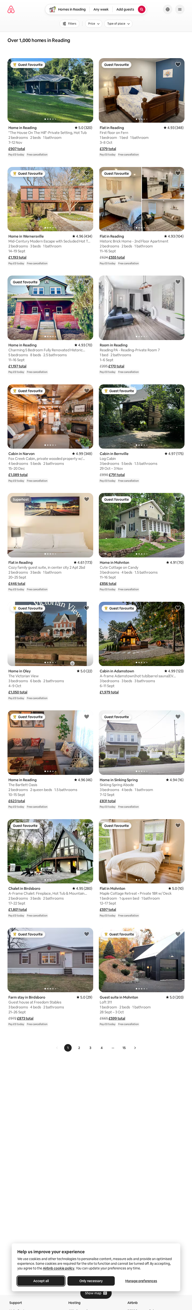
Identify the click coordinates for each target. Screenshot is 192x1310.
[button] (16, 149)
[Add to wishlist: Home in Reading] (86, 64)
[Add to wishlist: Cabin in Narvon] (86, 390)
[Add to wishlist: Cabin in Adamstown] (178, 608)
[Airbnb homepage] (11, 9)
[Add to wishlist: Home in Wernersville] (86, 173)
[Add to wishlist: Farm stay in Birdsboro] (86, 934)
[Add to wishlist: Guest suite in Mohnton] (178, 934)
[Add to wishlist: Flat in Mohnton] (178, 825)
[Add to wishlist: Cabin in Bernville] (178, 390)
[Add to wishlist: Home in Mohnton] (178, 499)
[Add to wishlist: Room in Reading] (178, 281)
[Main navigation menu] (180, 9)
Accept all (41, 1281)
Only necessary (91, 1281)
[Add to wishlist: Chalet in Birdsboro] (86, 825)
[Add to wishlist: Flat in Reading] (178, 64)
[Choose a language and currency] (167, 9)
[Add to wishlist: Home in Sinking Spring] (178, 716)
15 (124, 1048)
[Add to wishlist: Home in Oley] (86, 608)
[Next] (134, 1048)
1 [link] (68, 1048)
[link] (57, 1048)
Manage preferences (141, 1281)
